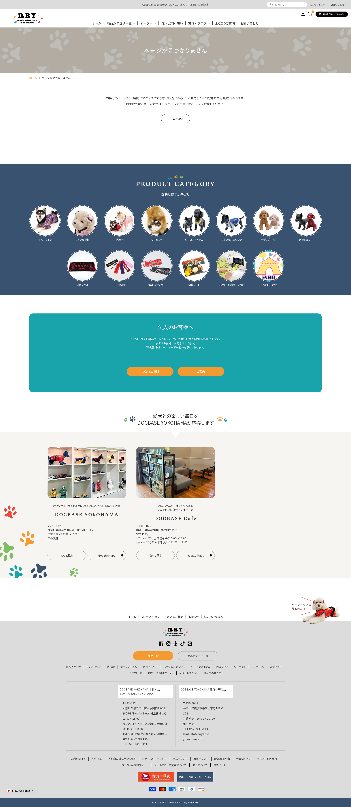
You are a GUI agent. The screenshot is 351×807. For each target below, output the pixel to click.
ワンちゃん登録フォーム (135, 765)
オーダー (146, 23)
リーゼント (240, 667)
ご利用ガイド (78, 758)
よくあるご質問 (225, 23)
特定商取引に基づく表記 (122, 758)
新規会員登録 (222, 758)
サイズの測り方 (213, 673)
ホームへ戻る (175, 119)
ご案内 (201, 371)
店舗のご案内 (337, 4)
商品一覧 (153, 656)
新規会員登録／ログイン (331, 14)
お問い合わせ (249, 23)
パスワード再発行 (267, 758)
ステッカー (276, 667)
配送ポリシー (180, 758)
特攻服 (111, 667)
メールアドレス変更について (170, 765)
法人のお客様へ (317, 4)
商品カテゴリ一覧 (119, 23)
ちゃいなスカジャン (175, 667)
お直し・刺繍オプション (161, 673)
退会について (200, 765)
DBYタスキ (258, 667)
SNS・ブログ (197, 23)
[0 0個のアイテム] (310, 14)
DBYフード (135, 673)
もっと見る (67, 555)
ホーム (97, 23)
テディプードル (128, 667)
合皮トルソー (150, 667)
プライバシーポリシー (154, 758)
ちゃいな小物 (93, 667)
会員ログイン (243, 758)
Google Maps (106, 555)
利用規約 (96, 758)
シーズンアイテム (200, 667)
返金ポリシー (201, 758)
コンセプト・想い (172, 23)
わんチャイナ (73, 667)
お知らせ (193, 616)
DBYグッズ (222, 667)
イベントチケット (188, 673)
